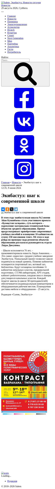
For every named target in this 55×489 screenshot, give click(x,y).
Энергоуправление (17, 24)
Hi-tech (11, 30)
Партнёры (12, 43)
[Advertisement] (27, 323)
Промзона (12, 21)
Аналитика (13, 46)
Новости (5, 5)
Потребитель (14, 52)
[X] (11, 209)
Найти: (5, 57)
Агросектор (13, 27)
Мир (9, 41)
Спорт (10, 35)
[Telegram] (16, 209)
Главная (5, 182)
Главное (11, 16)
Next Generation (15, 38)
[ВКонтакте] (3, 209)
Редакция (12, 481)
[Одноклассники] (24, 156)
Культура (12, 32)
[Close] (2, 11)
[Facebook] (24, 108)
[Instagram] (24, 179)
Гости (10, 49)
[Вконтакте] (24, 132)
